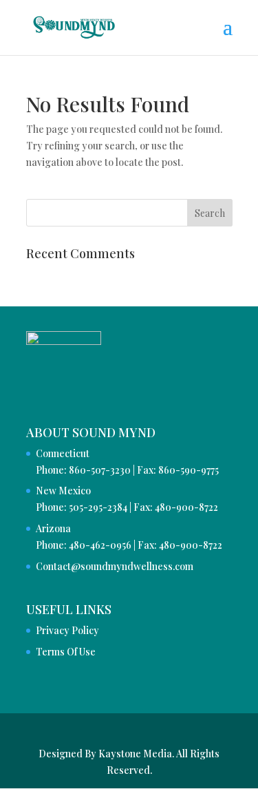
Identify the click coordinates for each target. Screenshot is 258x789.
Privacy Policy (67, 630)
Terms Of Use (66, 651)
